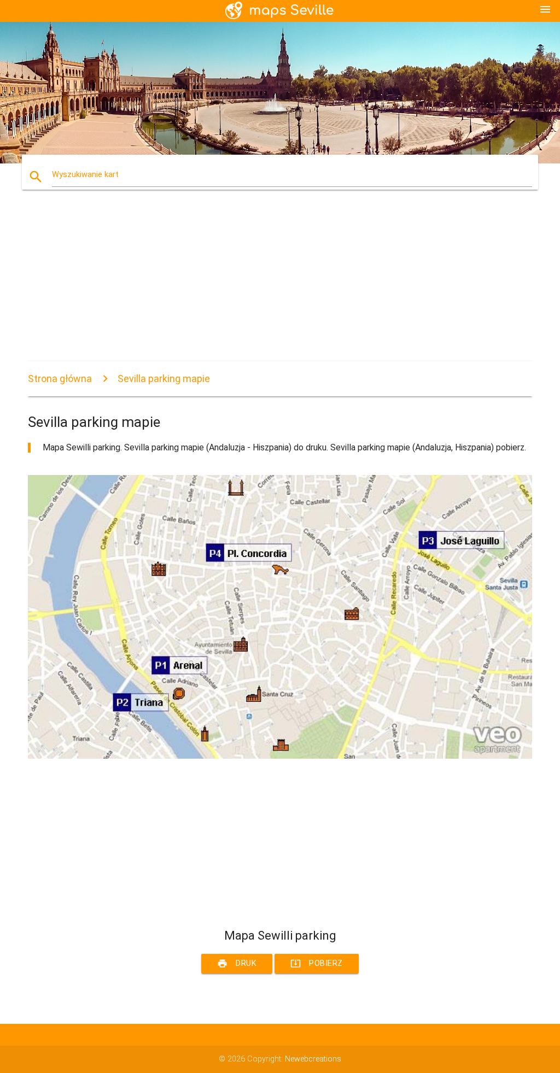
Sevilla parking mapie (164, 378)
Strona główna (60, 378)
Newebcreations (313, 1059)
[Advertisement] (280, 284)
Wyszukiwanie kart (85, 174)
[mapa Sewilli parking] (280, 756)
